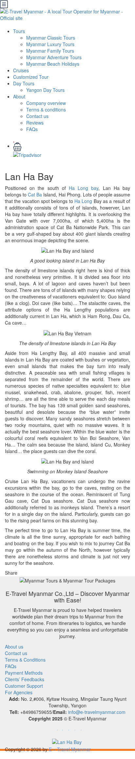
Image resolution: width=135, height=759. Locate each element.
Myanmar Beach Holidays (52, 63)
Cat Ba (35, 194)
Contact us (37, 116)
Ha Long (83, 201)
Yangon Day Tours (45, 90)
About (19, 96)
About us (14, 646)
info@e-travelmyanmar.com (96, 712)
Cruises (21, 70)
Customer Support (24, 686)
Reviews (35, 122)
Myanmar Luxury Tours (50, 44)
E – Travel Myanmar (70, 749)
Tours (19, 31)
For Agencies (18, 692)
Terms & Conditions (25, 659)
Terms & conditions (46, 109)
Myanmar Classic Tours (50, 37)
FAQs (32, 129)
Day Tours (23, 83)
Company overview (46, 103)
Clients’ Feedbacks (24, 679)
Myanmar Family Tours (50, 50)
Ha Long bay (83, 188)
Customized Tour (30, 77)
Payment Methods (24, 672)
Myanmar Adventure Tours (54, 57)
